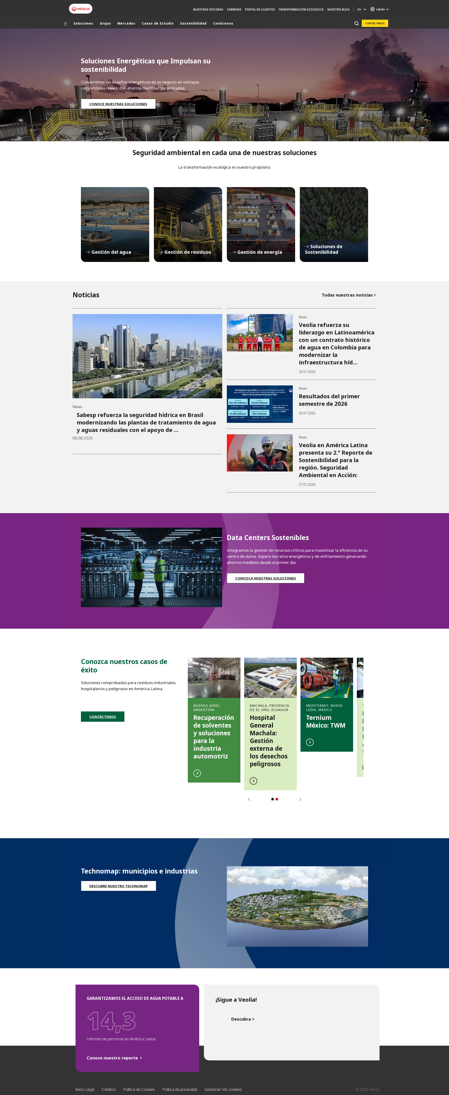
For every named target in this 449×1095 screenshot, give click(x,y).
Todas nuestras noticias (347, 295)
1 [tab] (273, 799)
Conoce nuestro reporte (112, 1058)
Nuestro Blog (338, 9)
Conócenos (223, 23)
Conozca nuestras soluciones (265, 578)
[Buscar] (356, 23)
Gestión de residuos (188, 224)
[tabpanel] (214, 717)
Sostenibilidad (193, 23)
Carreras (234, 9)
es (359, 9)
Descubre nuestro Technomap (118, 886)
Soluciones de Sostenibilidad (334, 224)
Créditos (109, 1089)
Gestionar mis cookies (223, 1089)
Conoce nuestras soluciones (118, 104)
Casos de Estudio (158, 23)
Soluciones (83, 23)
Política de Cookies (139, 1089)
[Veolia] (81, 9)
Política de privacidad (179, 1089)
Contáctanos (375, 23)
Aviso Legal (84, 1089)
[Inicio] (65, 23)
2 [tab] (277, 799)
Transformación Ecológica (301, 9)
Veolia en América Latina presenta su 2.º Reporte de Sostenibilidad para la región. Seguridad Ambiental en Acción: (335, 460)
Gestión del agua (115, 224)
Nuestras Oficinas (208, 9)
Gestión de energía (261, 224)
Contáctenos (102, 716)
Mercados (126, 23)
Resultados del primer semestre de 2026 (329, 399)
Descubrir (214, 717)
